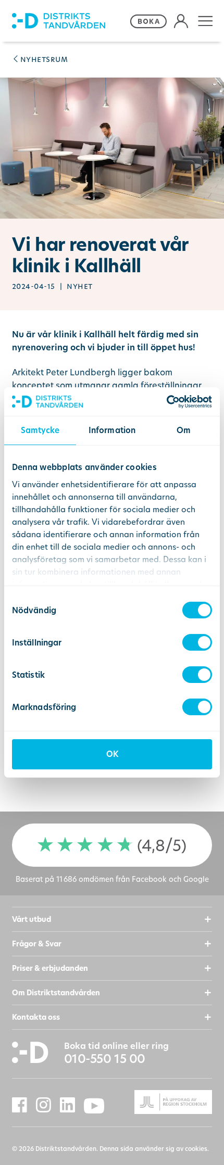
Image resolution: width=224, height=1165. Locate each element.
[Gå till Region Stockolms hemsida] (162, 1102)
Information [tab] (112, 430)
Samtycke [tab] (40, 430)
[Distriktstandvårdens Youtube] (98, 1106)
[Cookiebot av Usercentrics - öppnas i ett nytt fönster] (166, 401)
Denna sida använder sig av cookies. (154, 1149)
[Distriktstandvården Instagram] (48, 1105)
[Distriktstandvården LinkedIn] (72, 1105)
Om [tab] (184, 430)
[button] (205, 21)
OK (112, 754)
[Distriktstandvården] (69, 21)
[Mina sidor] (181, 21)
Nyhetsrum (44, 59)
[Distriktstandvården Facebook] (24, 1105)
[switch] (197, 642)
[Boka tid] (148, 21)
